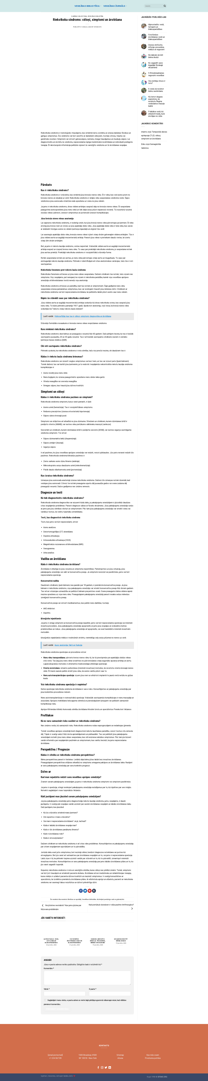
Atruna (120, 1058)
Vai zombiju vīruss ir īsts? (156, 82)
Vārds (47, 989)
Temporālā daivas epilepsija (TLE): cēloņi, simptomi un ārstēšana (154, 135)
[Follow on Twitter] (106, 1067)
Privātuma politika (153, 1058)
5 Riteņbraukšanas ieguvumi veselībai (156, 74)
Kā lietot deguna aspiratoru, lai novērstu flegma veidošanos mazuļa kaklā (156, 101)
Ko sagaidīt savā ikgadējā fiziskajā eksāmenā (155, 65)
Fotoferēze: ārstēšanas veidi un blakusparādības (74, 940)
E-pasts (92, 989)
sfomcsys (97, 27)
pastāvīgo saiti (109, 899)
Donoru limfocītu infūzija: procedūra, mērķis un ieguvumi (98, 940)
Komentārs (49, 968)
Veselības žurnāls (114, 6)
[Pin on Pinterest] (90, 891)
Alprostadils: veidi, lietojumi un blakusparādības (51, 940)
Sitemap (120, 1055)
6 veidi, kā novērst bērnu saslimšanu (156, 90)
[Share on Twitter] (85, 891)
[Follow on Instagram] (102, 1067)
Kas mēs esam (152, 1055)
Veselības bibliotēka (87, 6)
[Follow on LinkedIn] (109, 1067)
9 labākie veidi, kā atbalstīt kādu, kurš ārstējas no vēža (156, 113)
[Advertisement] (87, 112)
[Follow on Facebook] (98, 1067)
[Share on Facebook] (81, 891)
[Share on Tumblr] (94, 891)
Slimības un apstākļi (79, 16)
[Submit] (165, 6)
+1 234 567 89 (55, 1058)
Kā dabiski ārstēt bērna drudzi (121, 940)
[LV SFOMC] (56, 6)
